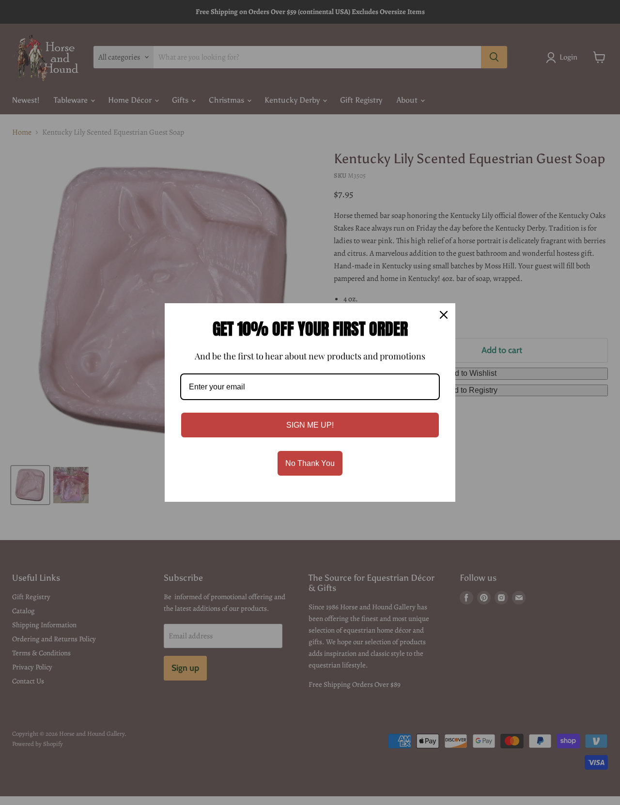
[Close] (443, 314)
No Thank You (310, 463)
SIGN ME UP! (310, 425)
